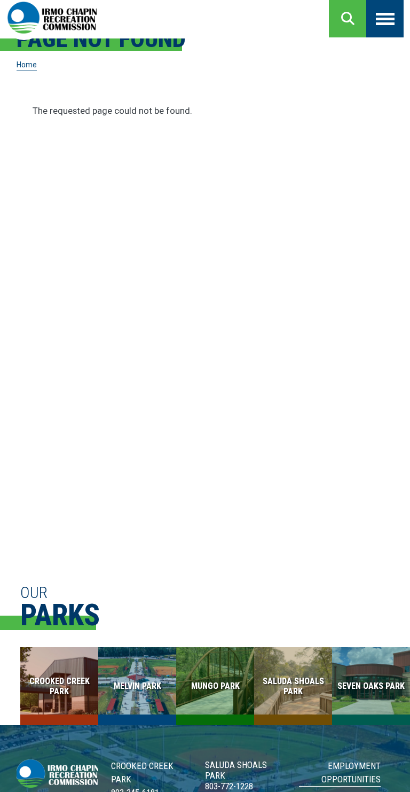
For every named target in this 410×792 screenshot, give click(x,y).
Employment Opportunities (350, 772)
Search (347, 18)
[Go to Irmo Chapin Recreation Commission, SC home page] (52, 19)
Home (27, 64)
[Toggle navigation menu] (385, 18)
